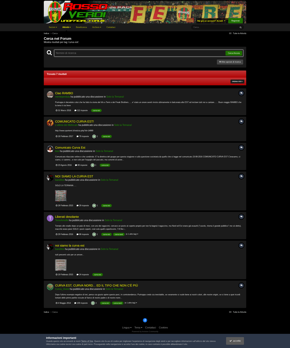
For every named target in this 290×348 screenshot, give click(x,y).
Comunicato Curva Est (70, 147)
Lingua (126, 327)
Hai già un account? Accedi (210, 21)
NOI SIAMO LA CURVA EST (74, 176)
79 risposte (84, 136)
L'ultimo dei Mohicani (66, 125)
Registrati (235, 21)
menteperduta (62, 96)
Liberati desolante (67, 216)
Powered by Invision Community (145, 332)
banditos (59, 180)
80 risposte (82, 165)
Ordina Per (237, 81)
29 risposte (84, 205)
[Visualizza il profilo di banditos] (50, 178)
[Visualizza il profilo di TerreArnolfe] (50, 218)
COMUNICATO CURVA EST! (74, 121)
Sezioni (52, 27)
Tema (137, 327)
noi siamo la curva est (69, 245)
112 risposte (82, 110)
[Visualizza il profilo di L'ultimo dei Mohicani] (50, 123)
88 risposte (84, 234)
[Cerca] (240, 27)
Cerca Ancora (234, 53)
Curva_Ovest (62, 289)
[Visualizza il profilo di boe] (50, 149)
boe (57, 151)
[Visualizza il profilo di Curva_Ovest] (50, 287)
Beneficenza (81, 27)
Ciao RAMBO (64, 93)
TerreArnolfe (61, 220)
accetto (236, 341)
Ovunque (229, 27)
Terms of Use (87, 341)
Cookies (163, 327)
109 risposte (82, 303)
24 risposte (84, 274)
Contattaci (110, 27)
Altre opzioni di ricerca (231, 62)
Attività (65, 27)
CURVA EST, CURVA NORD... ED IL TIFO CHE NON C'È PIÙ (96, 285)
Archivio (96, 27)
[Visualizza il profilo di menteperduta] (50, 94)
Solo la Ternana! (115, 96)
